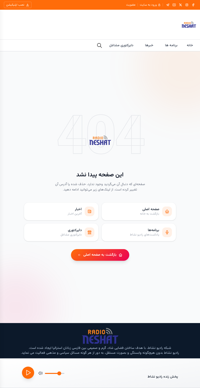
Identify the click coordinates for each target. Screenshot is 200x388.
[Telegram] (168, 5)
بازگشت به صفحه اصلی (100, 255)
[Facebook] (193, 5)
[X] (180, 5)
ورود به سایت (148, 5)
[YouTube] (174, 5)
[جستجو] (99, 45)
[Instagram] (187, 5)
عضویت (131, 5)
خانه (190, 45)
